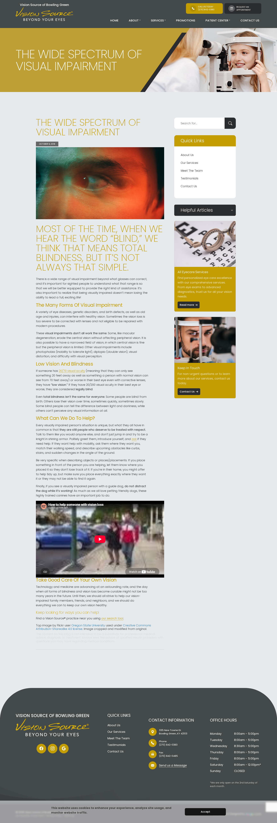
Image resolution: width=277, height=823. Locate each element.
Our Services (189, 163)
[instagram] (52, 748)
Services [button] (157, 20)
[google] (64, 748)
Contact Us (249, 20)
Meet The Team (192, 171)
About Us (187, 155)
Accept (205, 812)
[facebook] (41, 748)
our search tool (112, 618)
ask (134, 439)
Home (114, 20)
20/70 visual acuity (72, 371)
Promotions (185, 20)
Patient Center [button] (217, 20)
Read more (187, 305)
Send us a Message (173, 765)
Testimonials (189, 178)
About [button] (134, 20)
